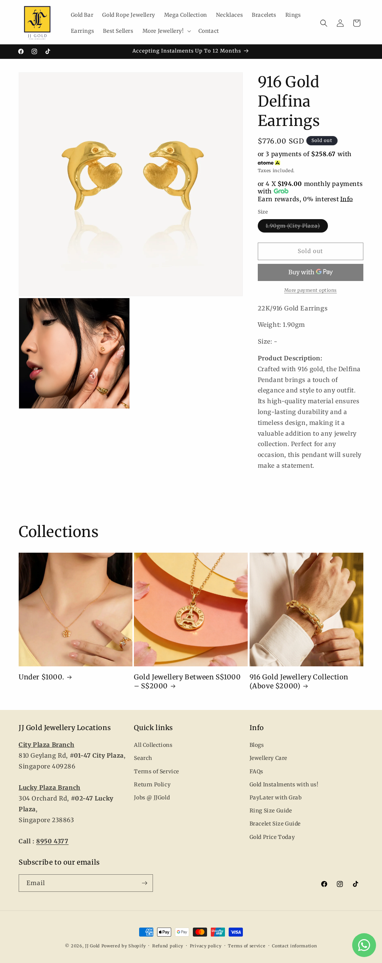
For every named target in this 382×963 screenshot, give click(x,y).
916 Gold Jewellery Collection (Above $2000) (299, 681)
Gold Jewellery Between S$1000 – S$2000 (187, 681)
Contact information (294, 945)
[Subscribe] (144, 883)
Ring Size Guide (271, 810)
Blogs (257, 745)
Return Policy (152, 784)
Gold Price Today (272, 837)
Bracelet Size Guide (275, 823)
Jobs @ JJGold (152, 797)
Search (143, 758)
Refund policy (167, 945)
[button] (166, 31)
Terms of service (246, 945)
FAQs (256, 771)
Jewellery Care (268, 758)
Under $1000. (41, 677)
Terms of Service (156, 771)
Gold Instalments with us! (284, 784)
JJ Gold (92, 945)
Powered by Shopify (123, 945)
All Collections (153, 745)
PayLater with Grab (276, 797)
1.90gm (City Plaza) (297, 227)
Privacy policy (206, 945)
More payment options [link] (310, 290)
